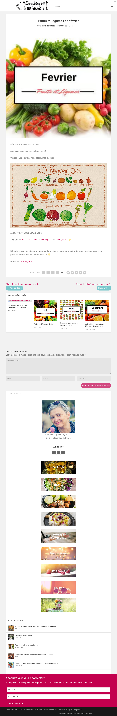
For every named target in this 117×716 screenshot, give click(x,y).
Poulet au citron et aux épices (26, 645)
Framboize (50, 26)
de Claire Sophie (29, 239)
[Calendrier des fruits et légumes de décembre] (97, 310)
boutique (46, 239)
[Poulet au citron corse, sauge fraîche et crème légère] (11, 628)
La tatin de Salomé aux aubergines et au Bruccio (34, 654)
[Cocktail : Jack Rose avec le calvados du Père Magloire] (11, 665)
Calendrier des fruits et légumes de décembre (94, 325)
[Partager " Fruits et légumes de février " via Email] (53, 272)
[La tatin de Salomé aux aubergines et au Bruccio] (11, 656)
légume (28, 261)
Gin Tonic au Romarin (23, 636)
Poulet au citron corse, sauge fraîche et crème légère (35, 626)
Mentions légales (65, 713)
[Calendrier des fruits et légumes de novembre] (20, 301)
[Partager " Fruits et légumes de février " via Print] (57, 272)
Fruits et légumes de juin (44, 324)
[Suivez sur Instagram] (63, 452)
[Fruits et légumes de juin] (45, 310)
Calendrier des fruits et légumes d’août (69, 324)
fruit (22, 261)
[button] (115, 2)
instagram (61, 239)
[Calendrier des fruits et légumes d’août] (71, 310)
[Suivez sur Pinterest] (58, 452)
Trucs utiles (62, 26)
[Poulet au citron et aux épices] (11, 646)
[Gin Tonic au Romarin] (11, 637)
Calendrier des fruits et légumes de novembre (17, 306)
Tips (80, 710)
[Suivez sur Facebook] (54, 452)
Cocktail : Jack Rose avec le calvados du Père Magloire (36, 663)
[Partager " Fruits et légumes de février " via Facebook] (43, 272)
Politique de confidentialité (82, 713)
